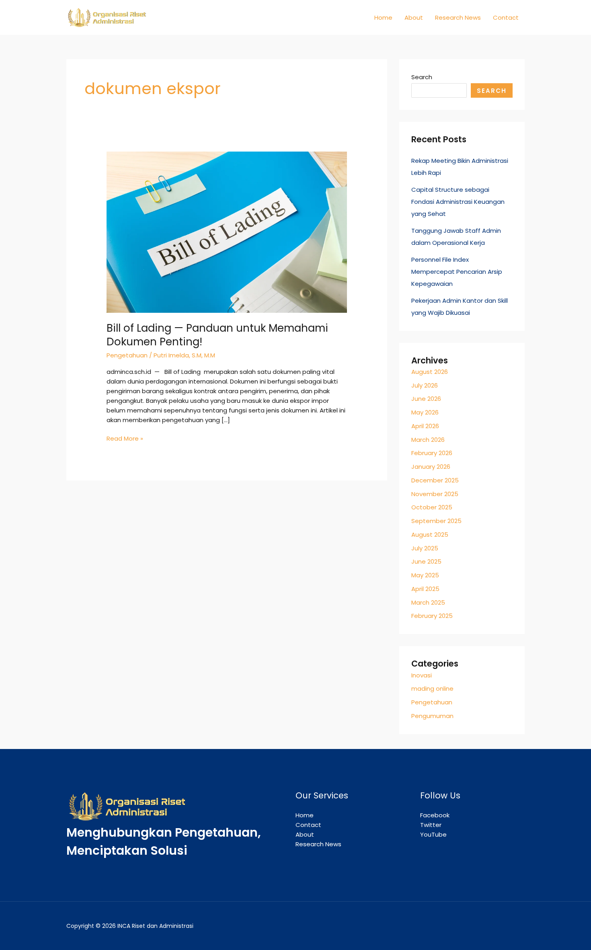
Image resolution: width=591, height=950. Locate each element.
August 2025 (429, 534)
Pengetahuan (127, 355)
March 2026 (428, 439)
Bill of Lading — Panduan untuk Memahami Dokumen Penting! (217, 335)
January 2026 (430, 466)
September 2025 (436, 521)
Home (383, 17)
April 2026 (425, 426)
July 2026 (424, 385)
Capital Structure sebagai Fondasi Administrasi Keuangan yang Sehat (458, 201)
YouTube (433, 834)
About (413, 17)
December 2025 (435, 480)
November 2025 (434, 494)
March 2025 (428, 602)
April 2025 (425, 589)
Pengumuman (432, 716)
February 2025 (432, 615)
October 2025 (431, 507)
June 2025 (426, 561)
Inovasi (421, 675)
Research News (458, 17)
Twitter (430, 825)
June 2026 (426, 398)
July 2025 (424, 548)
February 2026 (431, 453)
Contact (506, 17)
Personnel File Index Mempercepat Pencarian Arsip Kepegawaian (456, 271)
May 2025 (425, 575)
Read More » (125, 438)
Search (421, 77)
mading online (432, 688)
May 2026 (425, 412)
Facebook (434, 815)
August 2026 (429, 371)
